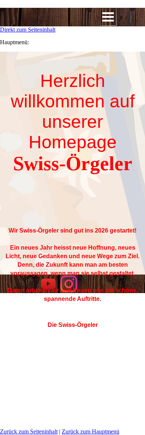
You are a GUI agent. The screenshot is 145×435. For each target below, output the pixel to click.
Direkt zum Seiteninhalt (27, 29)
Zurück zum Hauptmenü (90, 431)
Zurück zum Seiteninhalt (29, 431)
